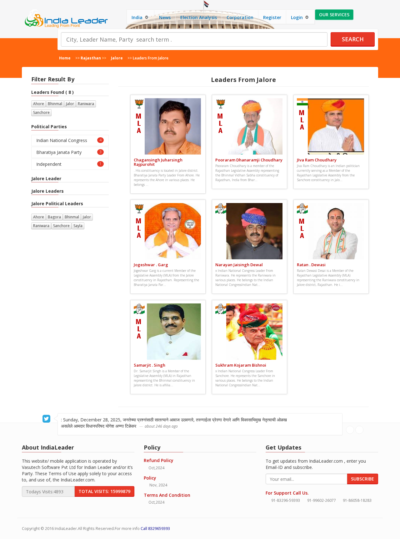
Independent (69, 164)
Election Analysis (198, 17)
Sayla (77, 225)
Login (297, 17)
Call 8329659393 (155, 528)
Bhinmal (55, 103)
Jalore (117, 57)
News (165, 17)
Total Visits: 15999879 (104, 491)
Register (272, 17)
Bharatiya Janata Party (69, 152)
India (138, 17)
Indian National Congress (69, 140)
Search (353, 39)
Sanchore (41, 112)
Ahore (38, 103)
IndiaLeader (66, 528)
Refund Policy (158, 460)
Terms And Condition (167, 495)
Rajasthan (91, 57)
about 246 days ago (161, 426)
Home (65, 57)
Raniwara (86, 103)
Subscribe (362, 479)
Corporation (240, 17)
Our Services (334, 15)
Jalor (70, 103)
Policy (150, 478)
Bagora (54, 217)
